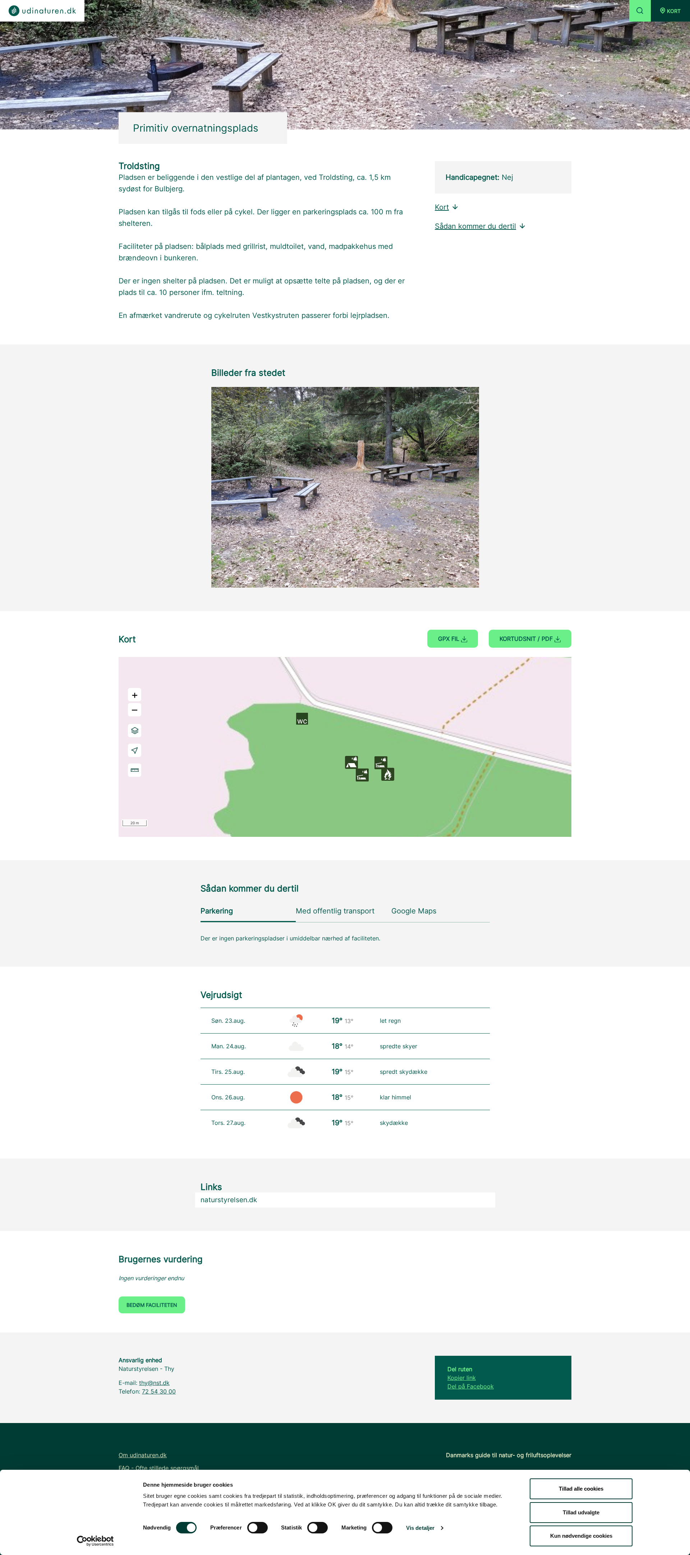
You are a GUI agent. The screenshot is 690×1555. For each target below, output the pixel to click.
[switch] (257, 1527)
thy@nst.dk (154, 1382)
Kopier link (461, 1377)
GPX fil (449, 638)
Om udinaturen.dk (143, 1455)
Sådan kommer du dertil (475, 226)
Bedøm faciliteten (151, 1305)
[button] (670, 11)
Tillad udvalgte (581, 1512)
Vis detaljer (420, 1528)
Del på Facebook (470, 1386)
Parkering (217, 911)
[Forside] (42, 10)
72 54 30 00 (159, 1391)
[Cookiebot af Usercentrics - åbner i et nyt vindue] (95, 1541)
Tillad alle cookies (581, 1489)
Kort (442, 207)
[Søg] (640, 11)
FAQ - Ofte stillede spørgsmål (159, 1468)
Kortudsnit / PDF (527, 638)
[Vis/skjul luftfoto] (134, 730)
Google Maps (413, 911)
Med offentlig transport (335, 911)
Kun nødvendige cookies (581, 1536)
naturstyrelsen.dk (229, 1200)
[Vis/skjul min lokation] (134, 750)
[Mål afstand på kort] (134, 770)
